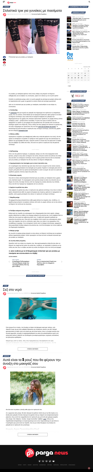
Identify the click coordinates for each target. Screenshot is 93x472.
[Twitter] (43, 461)
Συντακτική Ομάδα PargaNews (39, 14)
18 (71, 77)
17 (68, 77)
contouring (13, 112)
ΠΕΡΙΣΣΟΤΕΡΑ (63, 464)
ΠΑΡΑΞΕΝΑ (56, 464)
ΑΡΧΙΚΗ (20, 464)
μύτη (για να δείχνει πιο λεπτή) (47, 126)
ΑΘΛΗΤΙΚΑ (35, 464)
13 (78, 75)
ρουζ (44, 419)
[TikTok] (50, 461)
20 (78, 77)
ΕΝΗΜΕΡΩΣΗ (42, 464)
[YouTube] (53, 461)
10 (68, 75)
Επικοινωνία (72, 464)
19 (75, 77)
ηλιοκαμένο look (23, 130)
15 (85, 75)
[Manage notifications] (89, 468)
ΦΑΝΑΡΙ (29, 464)
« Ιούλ (69, 86)
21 (81, 77)
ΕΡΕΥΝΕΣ (49, 464)
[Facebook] (39, 461)
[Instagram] (46, 461)
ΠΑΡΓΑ (24, 464)
